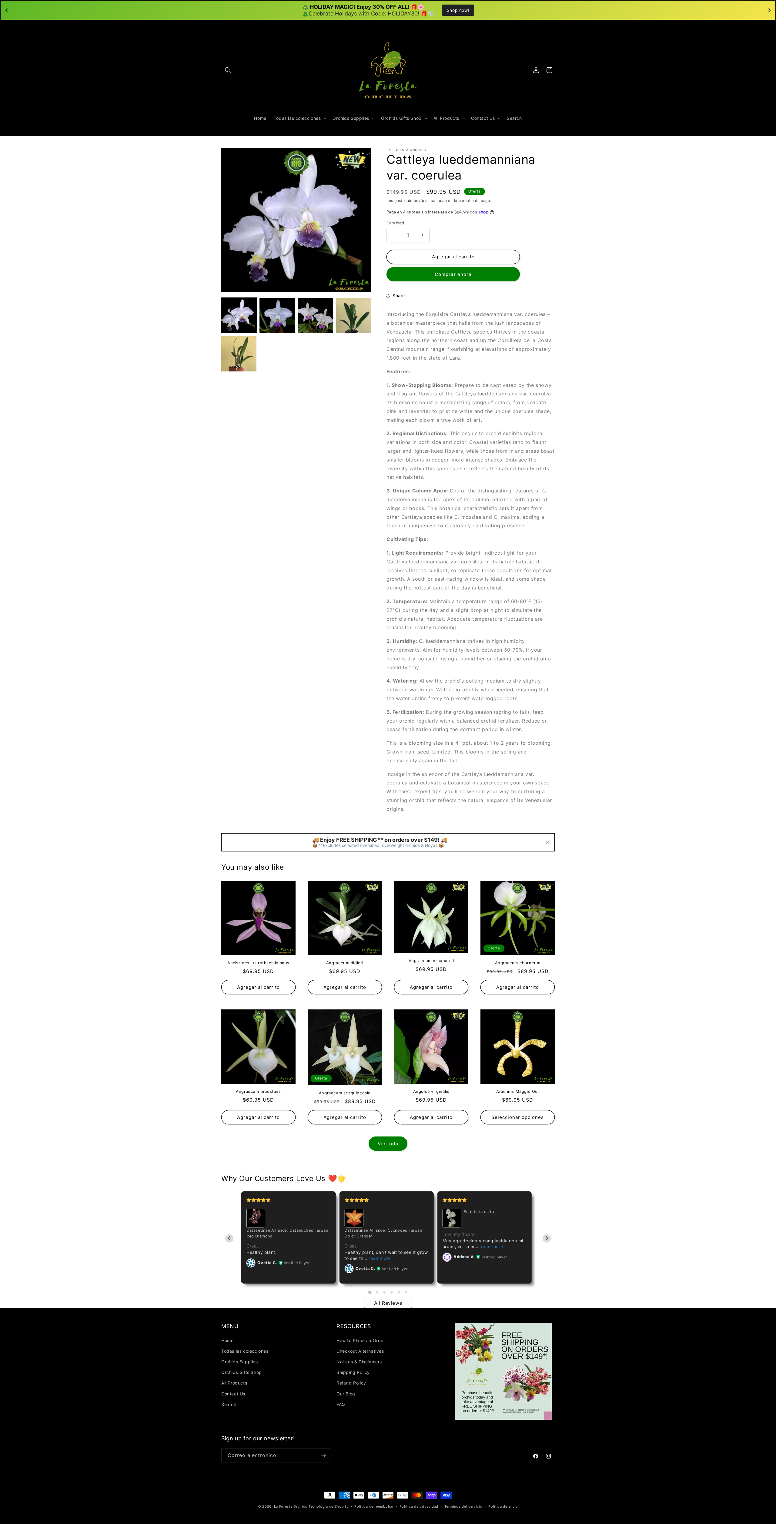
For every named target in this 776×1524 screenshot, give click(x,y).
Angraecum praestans (258, 1091)
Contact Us (233, 1393)
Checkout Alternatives (360, 1351)
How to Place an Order (360, 1340)
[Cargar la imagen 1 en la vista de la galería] (238, 315)
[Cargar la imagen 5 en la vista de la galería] (238, 353)
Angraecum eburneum (517, 962)
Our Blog (345, 1393)
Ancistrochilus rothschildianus (258, 962)
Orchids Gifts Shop (241, 1372)
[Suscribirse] (323, 1455)
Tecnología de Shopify (329, 1506)
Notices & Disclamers (359, 1361)
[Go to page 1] (369, 1292)
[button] (228, 70)
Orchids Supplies (239, 1361)
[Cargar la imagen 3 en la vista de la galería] (315, 315)
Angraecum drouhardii (431, 960)
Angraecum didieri (344, 962)
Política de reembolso (373, 1506)
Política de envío (503, 1506)
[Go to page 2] (377, 1292)
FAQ (340, 1404)
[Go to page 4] (391, 1292)
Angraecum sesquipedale (345, 1092)
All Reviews (388, 1303)
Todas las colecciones (245, 1351)
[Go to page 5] (399, 1292)
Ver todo (388, 1143)
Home (227, 1340)
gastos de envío (409, 200)
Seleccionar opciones (517, 1117)
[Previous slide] (229, 1238)
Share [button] (399, 295)
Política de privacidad (419, 1506)
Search (228, 1404)
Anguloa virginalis (431, 1091)
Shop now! (458, 10)
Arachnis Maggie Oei (517, 1091)
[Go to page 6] (406, 1292)
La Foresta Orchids (291, 1506)
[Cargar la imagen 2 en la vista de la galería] (277, 315)
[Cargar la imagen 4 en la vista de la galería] (353, 315)
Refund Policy (351, 1382)
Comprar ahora (453, 274)
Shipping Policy (353, 1372)
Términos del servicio (463, 1506)
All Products (234, 1382)
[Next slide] (547, 1238)
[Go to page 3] (384, 1292)
